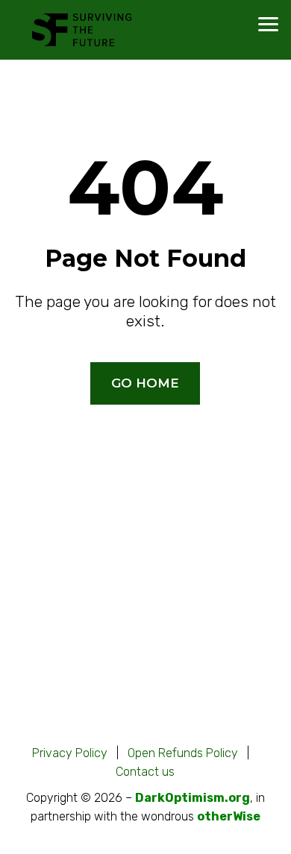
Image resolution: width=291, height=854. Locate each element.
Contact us (145, 772)
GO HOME (145, 383)
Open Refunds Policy (183, 753)
